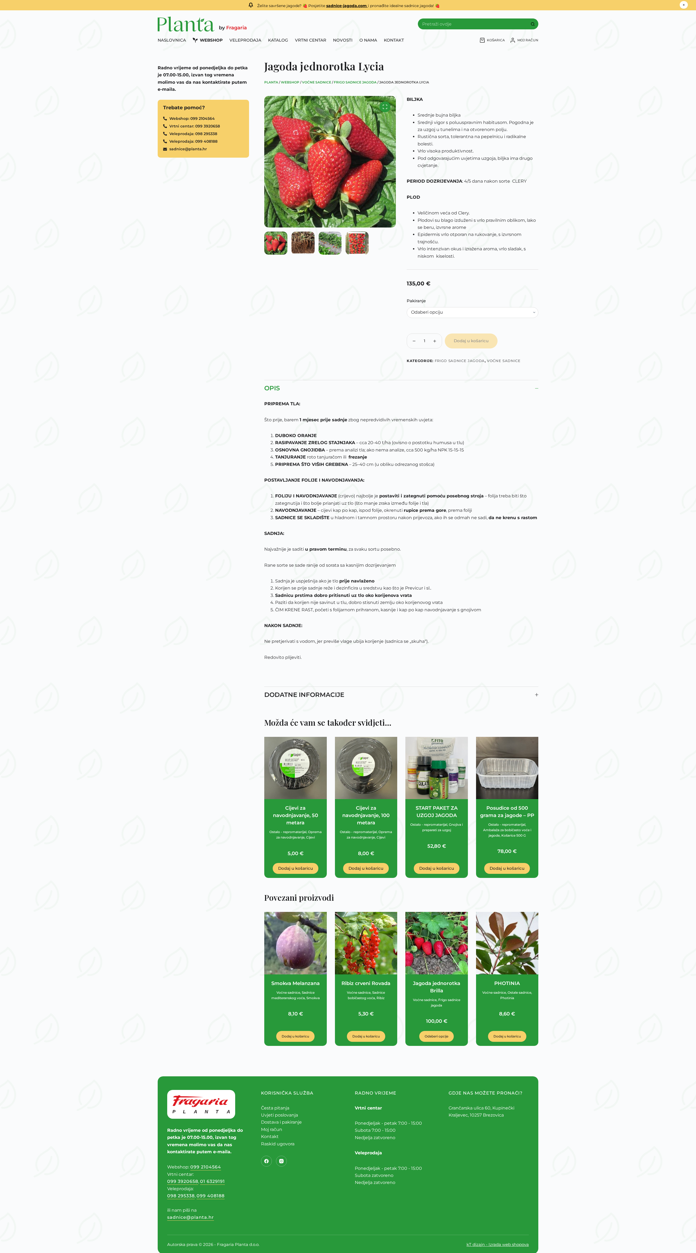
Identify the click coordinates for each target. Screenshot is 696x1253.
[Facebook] (266, 1161)
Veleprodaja (245, 40)
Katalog (278, 40)
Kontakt (394, 40)
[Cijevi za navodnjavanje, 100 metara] (366, 768)
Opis (272, 388)
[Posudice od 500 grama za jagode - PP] (507, 768)
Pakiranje (416, 300)
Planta (271, 82)
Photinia (507, 998)
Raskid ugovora (277, 1143)
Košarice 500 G (513, 835)
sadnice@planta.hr (190, 1217)
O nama (368, 40)
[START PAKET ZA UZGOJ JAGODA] (436, 768)
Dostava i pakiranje (281, 1122)
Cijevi (310, 837)
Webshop (211, 40)
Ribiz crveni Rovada (365, 983)
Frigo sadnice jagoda (355, 82)
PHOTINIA (507, 983)
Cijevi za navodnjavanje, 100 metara (366, 815)
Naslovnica (172, 40)
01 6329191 (212, 1181)
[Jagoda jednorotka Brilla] (436, 943)
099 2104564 (205, 1167)
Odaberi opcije (436, 1036)
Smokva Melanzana (295, 983)
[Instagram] (281, 1161)
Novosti (343, 40)
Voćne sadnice (316, 82)
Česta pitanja (275, 1108)
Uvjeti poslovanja (279, 1115)
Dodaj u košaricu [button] (295, 868)
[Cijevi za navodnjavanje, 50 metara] (295, 768)
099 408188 (211, 1195)
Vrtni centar (310, 40)
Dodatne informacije (304, 695)
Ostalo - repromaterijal (287, 832)
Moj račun (271, 1129)
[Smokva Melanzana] (295, 943)
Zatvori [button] (684, 5)
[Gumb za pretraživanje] (532, 23)
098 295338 (181, 1195)
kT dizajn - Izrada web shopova (498, 1244)
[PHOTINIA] (507, 943)
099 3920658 (182, 1181)
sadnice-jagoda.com (347, 5)
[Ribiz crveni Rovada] (366, 943)
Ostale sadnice (519, 992)
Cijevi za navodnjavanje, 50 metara (295, 815)
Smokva (313, 998)
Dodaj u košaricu (471, 340)
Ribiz (380, 998)
